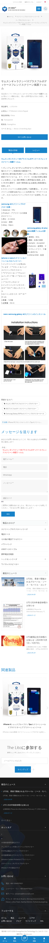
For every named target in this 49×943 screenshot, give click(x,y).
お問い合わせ (6, 921)
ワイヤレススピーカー (10, 564)
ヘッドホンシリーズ (9, 559)
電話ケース (5, 534)
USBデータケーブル (9, 549)
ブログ (18, 921)
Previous (2, 708)
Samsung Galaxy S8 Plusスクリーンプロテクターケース (25, 414)
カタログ (38, 2)
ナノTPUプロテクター (23, 20)
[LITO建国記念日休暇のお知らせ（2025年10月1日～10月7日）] (12, 640)
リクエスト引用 (17, 2)
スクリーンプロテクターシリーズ (28, 17)
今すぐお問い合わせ (24, 137)
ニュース (21, 918)
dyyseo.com (28, 934)
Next (47, 708)
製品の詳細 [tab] (13, 150)
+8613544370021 (26, 888)
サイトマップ (30, 921)
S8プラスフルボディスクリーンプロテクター (21, 409)
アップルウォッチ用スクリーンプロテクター (17, 847)
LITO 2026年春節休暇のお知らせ (16, 805)
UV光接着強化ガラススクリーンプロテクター (17, 855)
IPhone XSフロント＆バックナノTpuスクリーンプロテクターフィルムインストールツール (25, 422)
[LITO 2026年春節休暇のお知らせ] (12, 615)
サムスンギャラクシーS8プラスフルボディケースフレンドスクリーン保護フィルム (25, 451)
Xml (42, 921)
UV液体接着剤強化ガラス (10, 842)
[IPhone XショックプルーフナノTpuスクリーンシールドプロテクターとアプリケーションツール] (24, 699)
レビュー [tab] (36, 150)
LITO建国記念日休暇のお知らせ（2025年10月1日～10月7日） (36, 640)
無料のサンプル (29, 2)
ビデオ (32, 918)
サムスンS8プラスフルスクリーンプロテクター (22, 404)
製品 (12, 918)
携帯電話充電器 (7, 554)
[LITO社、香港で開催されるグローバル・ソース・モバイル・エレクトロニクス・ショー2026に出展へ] (12, 582)
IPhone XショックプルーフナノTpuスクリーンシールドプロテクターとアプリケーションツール (24, 725)
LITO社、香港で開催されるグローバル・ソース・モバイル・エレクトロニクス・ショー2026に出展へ (36, 584)
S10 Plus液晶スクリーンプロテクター (15, 851)
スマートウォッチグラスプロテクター (15, 863)
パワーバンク (6, 544)
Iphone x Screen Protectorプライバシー (16, 859)
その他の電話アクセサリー (11, 539)
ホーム (11, 17)
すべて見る (5, 820)
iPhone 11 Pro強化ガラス (10, 868)
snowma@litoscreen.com (24, 894)
